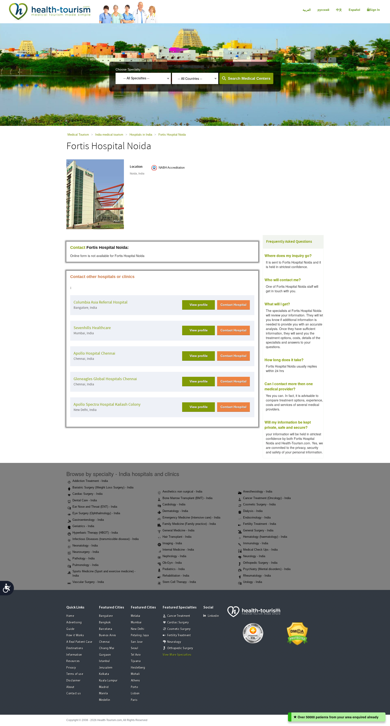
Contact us (73, 693)
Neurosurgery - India (85, 552)
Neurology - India (254, 556)
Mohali (135, 674)
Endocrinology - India (257, 517)
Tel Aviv (136, 654)
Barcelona (105, 629)
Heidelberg (138, 667)
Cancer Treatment (178, 616)
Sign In (375, 10)
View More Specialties (177, 654)
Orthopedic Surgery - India (260, 562)
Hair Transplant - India (176, 536)
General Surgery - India (258, 530)
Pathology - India (83, 558)
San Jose (137, 642)
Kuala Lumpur (108, 680)
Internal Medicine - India (178, 549)
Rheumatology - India (257, 575)
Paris (134, 700)
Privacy (71, 667)
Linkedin (213, 616)
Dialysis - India (252, 511)
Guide (70, 629)
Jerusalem (106, 667)
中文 (339, 10)
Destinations (74, 648)
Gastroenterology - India (88, 519)
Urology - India (252, 582)
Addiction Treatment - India (90, 481)
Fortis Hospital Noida (172, 134)
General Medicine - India (178, 530)
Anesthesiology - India (257, 491)
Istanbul (104, 661)
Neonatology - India (85, 545)
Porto (134, 687)
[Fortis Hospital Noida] (95, 194)
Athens (135, 680)
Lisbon (135, 693)
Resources (73, 661)
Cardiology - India (173, 504)
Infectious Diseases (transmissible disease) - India (105, 539)
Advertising (74, 622)
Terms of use (74, 674)
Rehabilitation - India (175, 575)
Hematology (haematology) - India (265, 536)
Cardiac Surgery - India (87, 493)
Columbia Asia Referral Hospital (101, 302)
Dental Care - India (84, 500)
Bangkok (105, 622)
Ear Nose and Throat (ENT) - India (94, 506)
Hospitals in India (141, 134)
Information (74, 654)
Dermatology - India (175, 511)
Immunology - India (255, 543)
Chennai (104, 642)
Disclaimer (73, 680)
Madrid (104, 687)
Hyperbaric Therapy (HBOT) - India (95, 532)
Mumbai (136, 622)
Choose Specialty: (128, 69)
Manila (103, 693)
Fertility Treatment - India (259, 524)
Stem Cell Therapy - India (179, 582)
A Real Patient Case (79, 642)
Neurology (174, 642)
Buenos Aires (107, 635)
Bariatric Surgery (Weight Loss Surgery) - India (102, 487)
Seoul (134, 648)
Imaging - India (172, 543)
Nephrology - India (174, 556)
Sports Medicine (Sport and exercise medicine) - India (103, 573)
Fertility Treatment (179, 635)
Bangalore (106, 616)
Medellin (104, 700)
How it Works (75, 635)
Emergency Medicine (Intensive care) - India (191, 517)
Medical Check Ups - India (260, 549)
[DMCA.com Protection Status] (297, 633)
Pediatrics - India (173, 569)
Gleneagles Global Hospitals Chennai (105, 379)
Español (354, 10)
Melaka (135, 616)
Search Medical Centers (249, 78)
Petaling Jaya (140, 635)
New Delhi (137, 629)
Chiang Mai (106, 648)
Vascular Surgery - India (88, 582)
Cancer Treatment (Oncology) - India (267, 498)
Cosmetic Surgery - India (259, 504)
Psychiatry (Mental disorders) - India (266, 569)
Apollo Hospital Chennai (94, 353)
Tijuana (136, 661)
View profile (199, 304)
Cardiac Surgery (178, 622)
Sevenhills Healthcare (92, 327)
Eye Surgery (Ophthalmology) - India (96, 513)
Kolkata (104, 674)
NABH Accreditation (172, 167)
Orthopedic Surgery (180, 648)
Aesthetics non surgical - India (182, 491)
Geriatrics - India (83, 526)
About (70, 687)
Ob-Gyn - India (172, 562)
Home (70, 616)
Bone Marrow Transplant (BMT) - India (187, 498)
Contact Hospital (233, 304)
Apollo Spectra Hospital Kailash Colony (107, 404)
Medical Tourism (78, 134)
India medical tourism (109, 134)
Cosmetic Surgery (179, 629)
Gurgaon (105, 654)
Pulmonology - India (85, 565)
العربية (307, 10)
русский (323, 10)
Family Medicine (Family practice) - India (189, 524)
